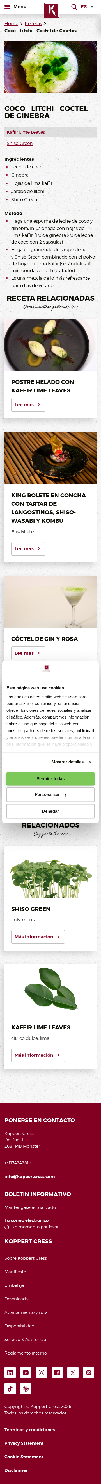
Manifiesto (15, 1271)
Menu (20, 6)
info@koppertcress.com (29, 1176)
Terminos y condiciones (29, 1430)
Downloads (16, 1298)
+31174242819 (17, 1163)
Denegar (50, 811)
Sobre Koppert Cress (25, 1258)
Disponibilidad (19, 1326)
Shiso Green (20, 143)
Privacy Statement (23, 1443)
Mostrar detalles (68, 762)
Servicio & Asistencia (25, 1339)
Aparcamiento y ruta (26, 1312)
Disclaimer (15, 1470)
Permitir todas (50, 778)
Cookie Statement (23, 1457)
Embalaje (14, 1285)
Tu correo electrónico (26, 1220)
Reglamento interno (25, 1353)
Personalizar (47, 794)
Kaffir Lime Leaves (26, 132)
